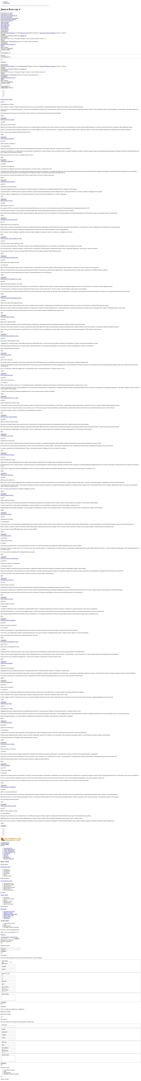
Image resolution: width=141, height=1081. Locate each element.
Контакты (3, 934)
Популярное (4, 909)
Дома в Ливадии (5, 22)
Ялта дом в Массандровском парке (9, 257)
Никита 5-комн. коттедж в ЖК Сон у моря (11, 238)
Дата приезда (5, 987)
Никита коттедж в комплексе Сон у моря (11, 279)
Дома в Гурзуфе (4, 23)
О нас (5, 924)
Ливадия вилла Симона (6, 99)
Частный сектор (9, 858)
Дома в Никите (4, 27)
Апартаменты (8, 848)
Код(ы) (3, 1029)
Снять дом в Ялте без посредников (9, 18)
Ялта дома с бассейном (6, 16)
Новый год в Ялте (8, 912)
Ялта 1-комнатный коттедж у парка (9, 397)
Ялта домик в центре (6, 535)
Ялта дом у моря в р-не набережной (10, 558)
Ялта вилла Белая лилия (7, 375)
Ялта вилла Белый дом (6, 722)
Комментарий (5, 994)
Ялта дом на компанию (6, 682)
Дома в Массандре (5, 24)
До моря (3, 34)
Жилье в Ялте (7, 916)
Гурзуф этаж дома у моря (7, 435)
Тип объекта (5, 960)
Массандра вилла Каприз (7, 495)
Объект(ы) (4, 1025)
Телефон (3, 949)
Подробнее (3, 118)
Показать (4, 87)
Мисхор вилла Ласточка (7, 200)
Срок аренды (4, 42)
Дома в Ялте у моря (8, 915)
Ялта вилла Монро (5, 765)
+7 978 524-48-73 (5, 842)
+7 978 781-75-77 (13, 937)
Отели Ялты (7, 918)
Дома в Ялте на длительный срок (9, 15)
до (5, 50)
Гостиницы (7, 857)
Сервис (4, 895)
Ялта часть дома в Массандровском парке (11, 298)
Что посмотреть (6, 881)
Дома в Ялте (7, 3)
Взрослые (4, 981)
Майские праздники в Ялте (10, 914)
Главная (5, 1)
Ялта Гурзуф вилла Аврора (7, 454)
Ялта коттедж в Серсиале (7, 580)
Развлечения (5, 866)
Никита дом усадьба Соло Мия (8, 805)
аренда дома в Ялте (98, 697)
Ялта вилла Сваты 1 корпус (7, 119)
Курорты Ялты (4, 31)
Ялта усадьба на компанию (7, 138)
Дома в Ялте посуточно (6, 14)
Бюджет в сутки (6, 973)
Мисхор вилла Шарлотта (7, 475)
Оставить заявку (5, 844)
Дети (3, 984)
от (1, 50)
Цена (2, 45)
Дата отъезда (5, 989)
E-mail (4, 969)
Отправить (3, 951)
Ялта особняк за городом (7, 598)
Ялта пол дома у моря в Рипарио (9, 416)
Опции (2, 40)
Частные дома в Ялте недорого (8, 19)
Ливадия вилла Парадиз (7, 663)
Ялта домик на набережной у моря (9, 641)
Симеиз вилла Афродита (7, 161)
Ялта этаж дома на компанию (8, 620)
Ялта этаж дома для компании (8, 787)
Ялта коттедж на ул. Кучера (7, 744)
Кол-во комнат (4, 37)
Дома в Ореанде (5, 28)
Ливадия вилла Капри (6, 514)
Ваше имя (3, 948)
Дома (6, 854)
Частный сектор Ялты (9, 911)
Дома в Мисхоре (5, 26)
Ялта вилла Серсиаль (6, 354)
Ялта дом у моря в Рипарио (7, 316)
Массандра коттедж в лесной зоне (9, 219)
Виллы (6, 856)
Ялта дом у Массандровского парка (9, 335)
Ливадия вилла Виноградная (8, 181)
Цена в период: (4, 47)
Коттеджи (7, 853)
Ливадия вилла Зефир (6, 703)
